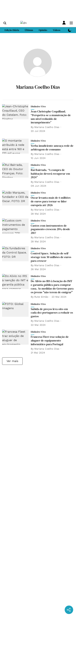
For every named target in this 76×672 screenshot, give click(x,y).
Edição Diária (12, 30)
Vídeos (56, 30)
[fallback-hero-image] (16, 118)
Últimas (29, 30)
